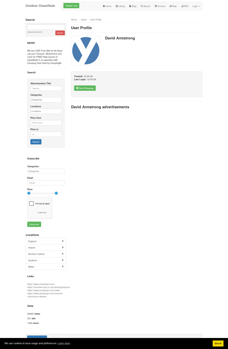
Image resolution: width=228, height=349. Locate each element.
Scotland (32, 260)
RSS (185, 6)
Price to (34, 129)
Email (30, 177)
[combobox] (46, 99)
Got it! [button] (218, 343)
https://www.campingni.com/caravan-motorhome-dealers (45, 295)
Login (195, 6)
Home (108, 6)
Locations (35, 106)
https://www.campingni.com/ (41, 284)
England (32, 241)
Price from (35, 117)
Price (30, 189)
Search (146, 6)
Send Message (86, 88)
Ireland (31, 247)
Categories (36, 94)
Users (84, 19)
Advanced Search (34, 32)
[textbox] (46, 99)
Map (174, 6)
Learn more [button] (64, 343)
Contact (161, 6)
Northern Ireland (36, 253)
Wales (31, 266)
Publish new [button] (71, 5)
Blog (133, 6)
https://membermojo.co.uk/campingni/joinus (48, 287)
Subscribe (34, 224)
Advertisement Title (40, 83)
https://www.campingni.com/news (43, 290)
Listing (121, 6)
